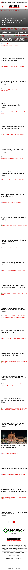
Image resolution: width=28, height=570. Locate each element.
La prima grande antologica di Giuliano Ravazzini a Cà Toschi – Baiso (21, 32)
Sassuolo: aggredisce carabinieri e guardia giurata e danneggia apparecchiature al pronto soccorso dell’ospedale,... (20, 38)
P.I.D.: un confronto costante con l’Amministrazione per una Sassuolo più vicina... (13, 400)
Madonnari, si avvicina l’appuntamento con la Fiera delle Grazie (13, 446)
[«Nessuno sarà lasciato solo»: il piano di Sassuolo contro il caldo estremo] (14, 141)
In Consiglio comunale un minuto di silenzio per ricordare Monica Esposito (13, 309)
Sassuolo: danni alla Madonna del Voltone (14, 468)
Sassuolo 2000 (14, 551)
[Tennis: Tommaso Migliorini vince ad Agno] (14, 254)
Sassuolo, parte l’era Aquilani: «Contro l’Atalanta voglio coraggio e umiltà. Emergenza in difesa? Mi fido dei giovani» (13, 21)
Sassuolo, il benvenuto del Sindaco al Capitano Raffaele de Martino (12, 127)
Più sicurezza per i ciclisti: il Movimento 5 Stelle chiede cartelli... (14, 513)
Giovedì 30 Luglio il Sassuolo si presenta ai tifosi (13, 218)
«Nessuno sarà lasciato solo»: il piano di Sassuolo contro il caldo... (13, 150)
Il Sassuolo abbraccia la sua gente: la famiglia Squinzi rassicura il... (12, 59)
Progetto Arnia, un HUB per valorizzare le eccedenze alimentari (14, 241)
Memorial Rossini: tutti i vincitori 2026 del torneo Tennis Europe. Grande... (13, 424)
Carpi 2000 (14, 552)
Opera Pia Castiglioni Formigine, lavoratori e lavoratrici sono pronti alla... (14, 490)
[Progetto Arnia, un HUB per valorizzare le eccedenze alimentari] (14, 231)
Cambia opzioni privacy (14, 555)
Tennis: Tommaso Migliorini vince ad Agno (12, 263)
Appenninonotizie (20, 552)
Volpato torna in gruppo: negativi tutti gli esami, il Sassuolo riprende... (13, 104)
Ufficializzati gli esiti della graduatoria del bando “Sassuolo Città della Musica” (13, 377)
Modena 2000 (20, 551)
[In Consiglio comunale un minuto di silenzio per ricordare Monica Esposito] (14, 299)
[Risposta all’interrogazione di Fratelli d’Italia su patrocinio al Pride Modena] (14, 277)
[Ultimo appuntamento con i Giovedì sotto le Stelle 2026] (14, 186)
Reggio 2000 (9, 552)
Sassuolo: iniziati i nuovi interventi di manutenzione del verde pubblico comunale (7, 39)
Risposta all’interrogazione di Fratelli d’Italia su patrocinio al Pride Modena (13, 286)
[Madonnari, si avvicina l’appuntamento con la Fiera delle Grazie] (14, 437)
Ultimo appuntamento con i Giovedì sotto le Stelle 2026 (12, 195)
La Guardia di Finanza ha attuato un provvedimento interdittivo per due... (12, 172)
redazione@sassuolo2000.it (16, 558)
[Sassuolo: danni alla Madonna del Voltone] (14, 460)
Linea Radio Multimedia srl (7, 545)
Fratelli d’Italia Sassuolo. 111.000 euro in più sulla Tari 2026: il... (13, 331)
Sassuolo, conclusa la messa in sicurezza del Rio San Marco (7, 32)
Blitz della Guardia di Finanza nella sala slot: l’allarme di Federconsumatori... (13, 82)
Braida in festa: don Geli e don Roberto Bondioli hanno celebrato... (13, 354)
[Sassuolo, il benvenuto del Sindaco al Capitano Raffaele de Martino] (14, 118)
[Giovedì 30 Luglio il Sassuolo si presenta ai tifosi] (14, 209)
